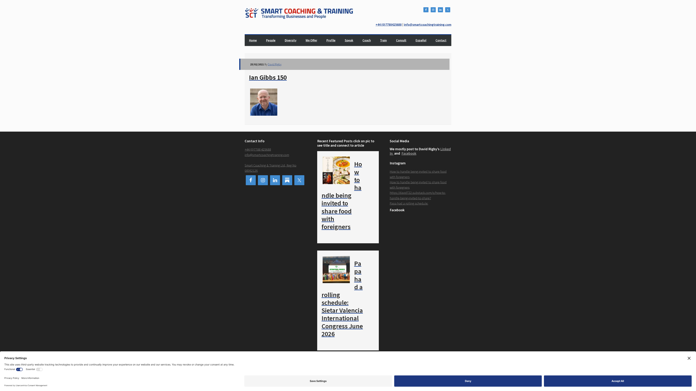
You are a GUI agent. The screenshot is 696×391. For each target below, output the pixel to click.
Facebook (408, 153)
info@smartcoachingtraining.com (427, 24)
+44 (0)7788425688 (389, 24)
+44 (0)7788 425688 (258, 149)
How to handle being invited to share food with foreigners (342, 195)
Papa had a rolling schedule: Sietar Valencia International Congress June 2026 (342, 298)
